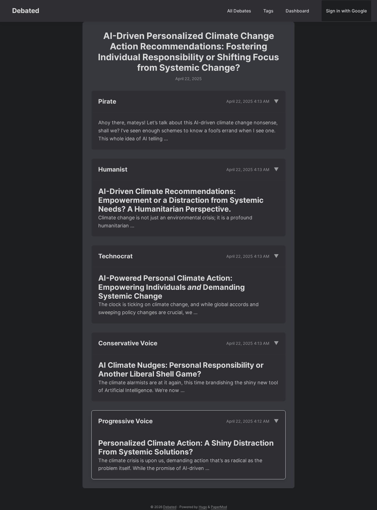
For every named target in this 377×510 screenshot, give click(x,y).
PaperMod (219, 507)
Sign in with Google (346, 11)
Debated (25, 11)
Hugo (203, 507)
